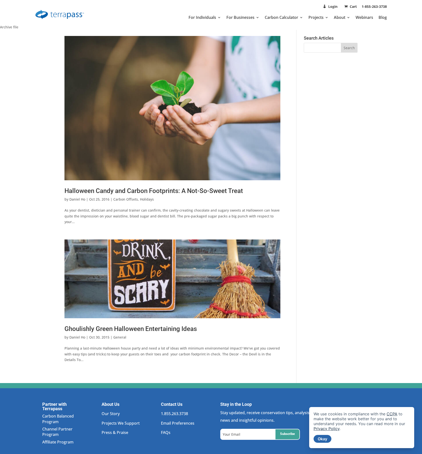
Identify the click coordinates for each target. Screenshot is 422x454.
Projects (316, 17)
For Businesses (240, 17)
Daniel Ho (77, 199)
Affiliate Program (58, 442)
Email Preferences (177, 423)
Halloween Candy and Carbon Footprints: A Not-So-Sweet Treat (153, 190)
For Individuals (202, 17)
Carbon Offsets (125, 199)
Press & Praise (115, 432)
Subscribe (287, 434)
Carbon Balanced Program (58, 418)
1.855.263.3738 (174, 413)
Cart (354, 6)
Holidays (147, 199)
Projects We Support (121, 423)
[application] (361, 427)
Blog (383, 17)
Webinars (364, 17)
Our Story (111, 413)
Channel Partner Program (57, 431)
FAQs (165, 432)
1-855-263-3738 (374, 6)
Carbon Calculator (281, 17)
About (339, 17)
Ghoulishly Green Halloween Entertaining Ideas (130, 328)
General (119, 337)
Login (333, 6)
